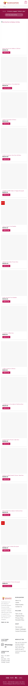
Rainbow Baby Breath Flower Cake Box (12, 475)
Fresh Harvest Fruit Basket (9, 297)
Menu (4, 6)
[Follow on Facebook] (2, 625)
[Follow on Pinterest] (7, 625)
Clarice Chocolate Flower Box (10, 262)
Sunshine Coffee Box (8, 333)
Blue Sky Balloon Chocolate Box (11, 84)
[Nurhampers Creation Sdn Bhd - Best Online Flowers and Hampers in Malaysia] (11, 2)
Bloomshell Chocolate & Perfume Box (12, 510)
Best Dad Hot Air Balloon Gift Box (11, 48)
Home (4, 11)
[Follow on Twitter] (6, 625)
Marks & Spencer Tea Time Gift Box (11, 155)
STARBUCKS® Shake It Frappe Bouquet (13, 190)
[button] (23, 2)
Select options (7, 88)
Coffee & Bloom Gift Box (8, 368)
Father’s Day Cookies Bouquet (10, 546)
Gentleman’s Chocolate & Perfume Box (12, 404)
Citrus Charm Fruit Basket (9, 226)
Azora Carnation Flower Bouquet (11, 582)
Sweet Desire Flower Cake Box (10, 439)
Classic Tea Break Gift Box (9, 119)
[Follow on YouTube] (9, 625)
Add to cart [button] (6, 52)
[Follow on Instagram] (4, 625)
